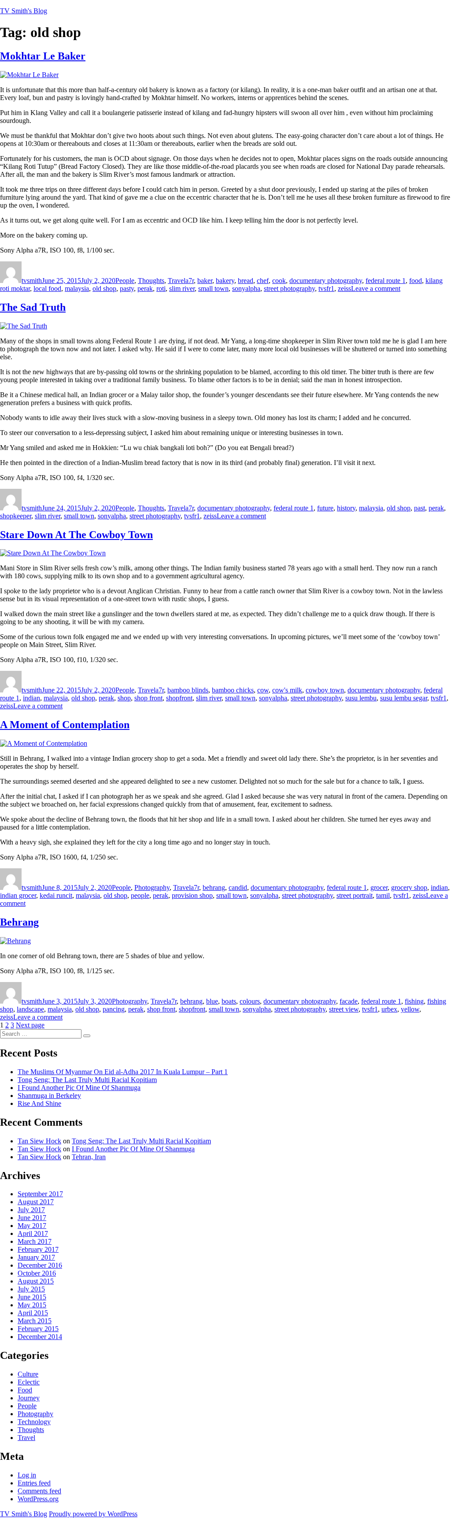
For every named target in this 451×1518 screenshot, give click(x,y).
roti (161, 288)
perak (145, 288)
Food (25, 1390)
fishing (414, 1001)
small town (213, 288)
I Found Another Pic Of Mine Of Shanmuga (79, 1087)
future (325, 508)
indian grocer (18, 895)
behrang (214, 887)
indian (31, 698)
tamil (383, 895)
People (124, 280)
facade (349, 1001)
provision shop (192, 895)
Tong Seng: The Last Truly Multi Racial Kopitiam (87, 1079)
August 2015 (36, 1281)
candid (238, 887)
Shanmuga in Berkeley (49, 1095)
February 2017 (38, 1249)
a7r (189, 280)
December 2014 (40, 1336)
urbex (389, 1009)
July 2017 (31, 1209)
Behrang (19, 922)
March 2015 (35, 1321)
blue (212, 1001)
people (140, 895)
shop (124, 698)
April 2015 (33, 1313)
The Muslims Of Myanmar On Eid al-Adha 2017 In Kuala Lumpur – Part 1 (123, 1071)
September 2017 (40, 1194)
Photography (152, 887)
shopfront (179, 698)
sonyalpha (246, 288)
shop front (148, 698)
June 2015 (32, 1297)
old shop (104, 288)
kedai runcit (56, 895)
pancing (114, 1009)
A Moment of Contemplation (64, 724)
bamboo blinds (187, 690)
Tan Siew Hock (39, 1141)
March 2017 (35, 1241)
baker (204, 280)
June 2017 (32, 1217)
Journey (29, 1398)
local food (47, 288)
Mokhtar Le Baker (42, 56)
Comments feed (39, 1491)
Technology (34, 1421)
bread (245, 280)
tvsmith (32, 280)
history (346, 508)
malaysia (77, 288)
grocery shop (409, 887)
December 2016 (40, 1265)
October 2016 (37, 1273)
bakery (225, 280)
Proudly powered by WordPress (93, 1514)
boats (229, 1001)
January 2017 (36, 1257)
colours (250, 1001)
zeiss (344, 288)
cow (263, 690)
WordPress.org (38, 1499)
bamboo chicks (233, 690)
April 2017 (33, 1233)
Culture (28, 1374)
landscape (30, 1009)
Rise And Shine (39, 1103)
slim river (182, 288)
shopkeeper (15, 516)
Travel (176, 280)
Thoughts (151, 280)
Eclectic (29, 1382)
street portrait (354, 895)
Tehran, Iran (89, 1157)
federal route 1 (386, 280)
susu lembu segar (403, 698)
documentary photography (325, 280)
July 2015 (31, 1289)
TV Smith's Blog (23, 11)
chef (263, 280)
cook (279, 280)
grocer (379, 887)
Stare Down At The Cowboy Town (76, 534)
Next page (30, 1025)
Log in (27, 1475)
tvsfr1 (326, 288)
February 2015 (38, 1328)
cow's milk (287, 690)
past (419, 508)
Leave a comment (375, 288)
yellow (410, 1009)
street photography (289, 288)
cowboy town (325, 690)
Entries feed (34, 1483)
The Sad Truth (33, 307)
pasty (127, 288)
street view (344, 1009)
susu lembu (361, 698)
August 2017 (36, 1201)
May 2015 (32, 1305)
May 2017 (32, 1225)
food (415, 280)
